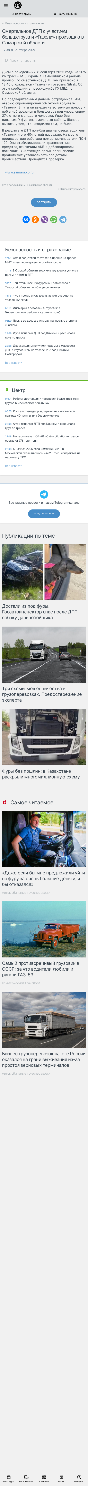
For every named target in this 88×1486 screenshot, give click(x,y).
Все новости (13, 362)
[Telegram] (63, 219)
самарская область (41, 184)
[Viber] (44, 219)
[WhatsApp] (53, 219)
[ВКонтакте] (26, 219)
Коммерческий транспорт (21, 983)
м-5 (26, 184)
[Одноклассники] (35, 219)
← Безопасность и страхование (23, 23)
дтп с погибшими (12, 184)
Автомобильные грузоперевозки (26, 893)
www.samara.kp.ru (19, 172)
